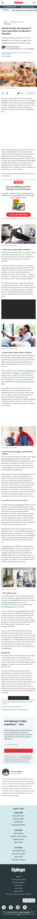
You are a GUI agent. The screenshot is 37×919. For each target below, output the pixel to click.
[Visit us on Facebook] (11, 909)
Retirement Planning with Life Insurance (15, 709)
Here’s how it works (6, 56)
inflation (9, 467)
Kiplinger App (18, 823)
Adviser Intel (18, 858)
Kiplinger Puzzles (18, 841)
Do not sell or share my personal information (18, 896)
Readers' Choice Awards (18, 838)
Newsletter (32, 93)
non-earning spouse (17, 505)
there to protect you (15, 149)
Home (6, 22)
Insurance (7, 24)
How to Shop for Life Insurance (12, 707)
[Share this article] (3, 93)
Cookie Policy (18, 890)
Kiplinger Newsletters (18, 826)
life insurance (9, 607)
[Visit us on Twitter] (4, 909)
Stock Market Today (18, 852)
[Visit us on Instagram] (18, 909)
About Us (18, 878)
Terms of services (25, 756)
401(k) (18, 598)
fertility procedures (29, 399)
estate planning (21, 611)
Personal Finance (17, 22)
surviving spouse (30, 370)
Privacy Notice (26, 757)
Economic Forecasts (18, 855)
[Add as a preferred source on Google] (29, 902)
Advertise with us (18, 893)
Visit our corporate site (24, 914)
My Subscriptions (18, 820)
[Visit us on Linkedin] (25, 909)
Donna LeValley (13, 47)
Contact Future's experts (18, 881)
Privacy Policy (18, 887)
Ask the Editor (18, 844)
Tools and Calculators (18, 861)
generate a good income (9, 602)
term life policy (7, 546)
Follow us (22, 93)
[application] (18, 309)
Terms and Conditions (18, 884)
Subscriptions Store (18, 817)
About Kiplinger (18, 835)
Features (31, 49)
